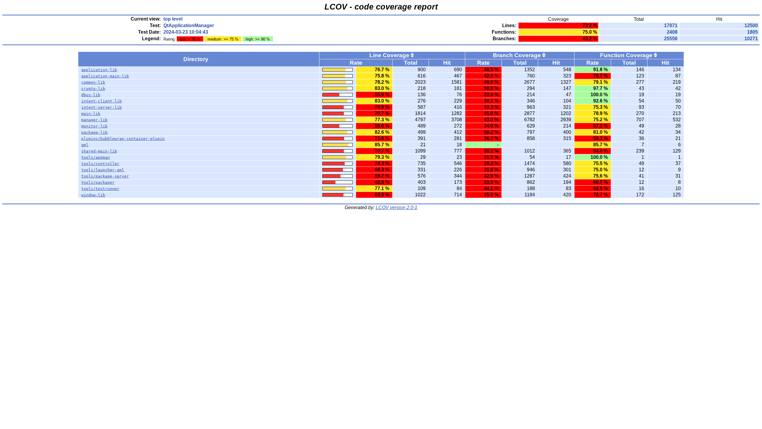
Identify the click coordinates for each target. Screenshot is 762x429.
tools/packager (98, 182)
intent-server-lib (101, 107)
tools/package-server (105, 176)
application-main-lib (105, 76)
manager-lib (94, 120)
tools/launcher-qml (102, 170)
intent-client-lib (101, 101)
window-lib (93, 195)
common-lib (93, 82)
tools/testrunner (100, 188)
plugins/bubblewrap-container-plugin (123, 138)
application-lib (99, 70)
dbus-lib (90, 95)
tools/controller (100, 163)
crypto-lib (93, 88)
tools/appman (95, 157)
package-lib (94, 132)
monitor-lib (94, 126)
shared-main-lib (99, 151)
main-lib (90, 113)
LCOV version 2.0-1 (396, 207)
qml (84, 145)
